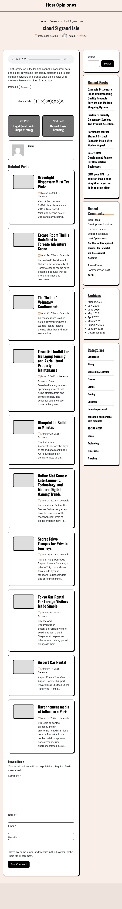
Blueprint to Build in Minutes (52, 425)
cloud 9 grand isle (42, 80)
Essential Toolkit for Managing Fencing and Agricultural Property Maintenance (53, 360)
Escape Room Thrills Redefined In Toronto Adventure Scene (53, 241)
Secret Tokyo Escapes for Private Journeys (53, 543)
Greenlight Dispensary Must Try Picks (53, 181)
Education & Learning (98, 372)
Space (91, 436)
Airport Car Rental (52, 662)
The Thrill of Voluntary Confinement (48, 302)
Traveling (92, 458)
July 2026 (93, 305)
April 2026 (93, 317)
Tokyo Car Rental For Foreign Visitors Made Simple (53, 601)
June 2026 (94, 309)
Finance (91, 379)
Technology (93, 443)
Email (12, 826)
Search (91, 56)
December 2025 (96, 332)
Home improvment (97, 409)
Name (12, 814)
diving (91, 364)
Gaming (91, 394)
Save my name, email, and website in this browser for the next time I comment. (41, 854)
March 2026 (94, 321)
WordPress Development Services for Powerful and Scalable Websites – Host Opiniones (100, 229)
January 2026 (95, 328)
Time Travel (93, 451)
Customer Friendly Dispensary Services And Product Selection (101, 119)
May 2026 (93, 313)
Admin (72, 35)
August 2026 (95, 301)
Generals (25, 87)
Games (91, 387)
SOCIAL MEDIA (95, 428)
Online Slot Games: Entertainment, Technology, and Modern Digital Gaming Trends (52, 485)
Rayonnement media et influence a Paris (53, 709)
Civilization (93, 357)
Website (12, 837)
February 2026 (96, 324)
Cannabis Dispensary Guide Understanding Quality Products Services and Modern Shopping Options (100, 98)
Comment (14, 775)
